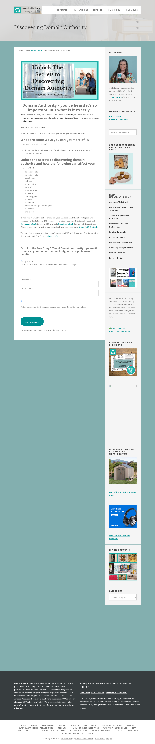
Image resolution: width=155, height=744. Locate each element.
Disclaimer (85, 692)
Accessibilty (112, 683)
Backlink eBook (65, 224)
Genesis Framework (84, 738)
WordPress (100, 738)
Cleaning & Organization (121, 247)
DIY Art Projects (117, 237)
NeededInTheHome (28, 10)
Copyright (85, 686)
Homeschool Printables (120, 242)
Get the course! (32, 323)
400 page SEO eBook (87, 227)
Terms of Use (125, 683)
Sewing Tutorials (117, 232)
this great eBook (29, 224)
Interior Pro (66, 738)
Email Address (27, 288)
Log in (109, 738)
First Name (26, 279)
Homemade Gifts (117, 253)
